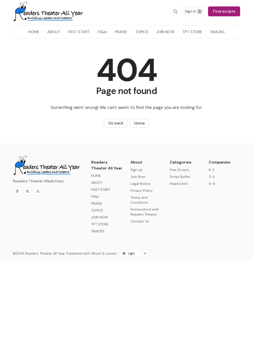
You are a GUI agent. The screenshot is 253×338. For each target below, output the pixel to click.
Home (139, 123)
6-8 (212, 183)
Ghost (96, 253)
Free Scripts (179, 170)
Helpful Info (179, 183)
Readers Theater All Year (45, 253)
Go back (116, 123)
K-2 (211, 170)
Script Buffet (180, 176)
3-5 (212, 176)
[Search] (175, 11)
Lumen (111, 253)
